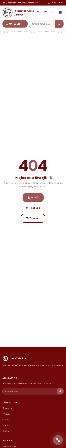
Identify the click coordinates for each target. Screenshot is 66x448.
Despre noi (7, 408)
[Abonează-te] (60, 391)
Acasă (35, 197)
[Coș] (52, 12)
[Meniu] (60, 12)
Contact (35, 218)
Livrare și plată (9, 446)
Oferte (5, 419)
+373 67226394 (57, 3)
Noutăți (6, 425)
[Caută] (59, 24)
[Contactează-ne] (58, 440)
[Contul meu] (38, 12)
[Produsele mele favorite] (45, 12)
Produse (35, 207)
